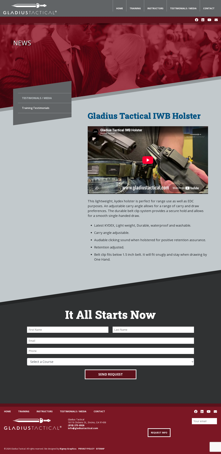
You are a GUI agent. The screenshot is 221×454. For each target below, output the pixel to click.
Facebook (196, 20)
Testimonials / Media (183, 8)
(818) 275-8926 (76, 425)
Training (135, 8)
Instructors (155, 8)
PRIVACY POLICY (86, 448)
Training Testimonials (35, 108)
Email (216, 20)
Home (119, 8)
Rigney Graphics (68, 448)
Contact (209, 8)
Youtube (209, 20)
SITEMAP (100, 448)
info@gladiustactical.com (83, 428)
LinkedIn (202, 20)
